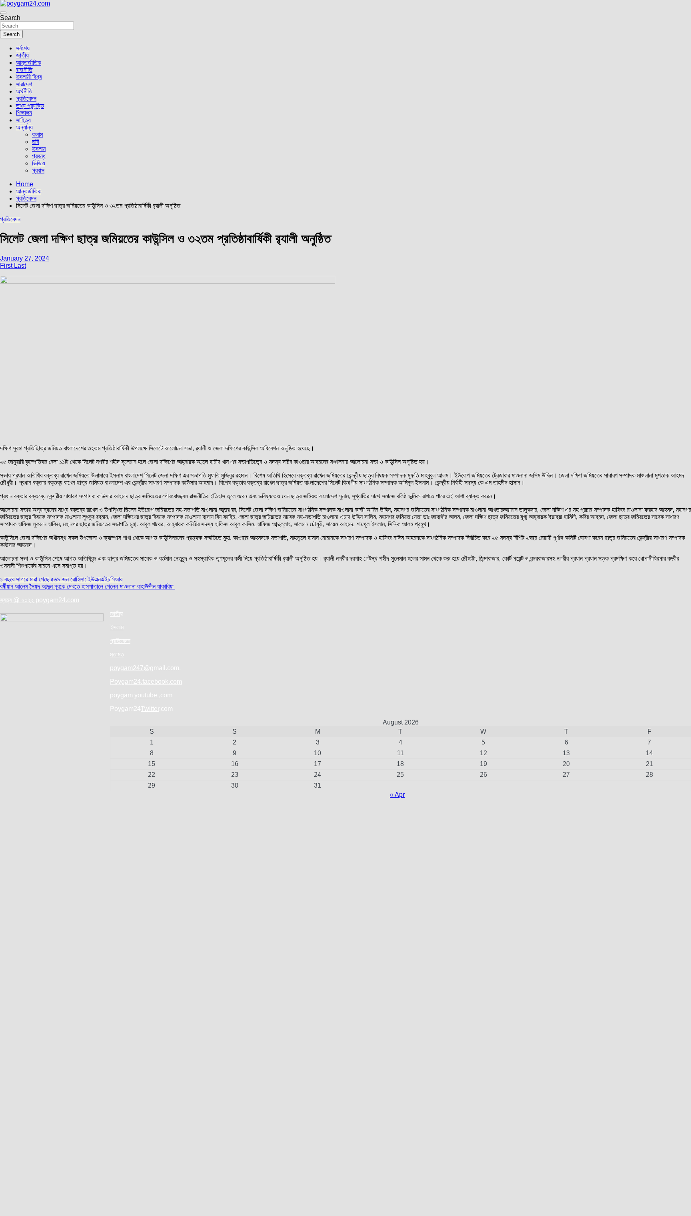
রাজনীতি (24, 69)
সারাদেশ (24, 84)
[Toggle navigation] (3, 13)
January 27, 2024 (24, 258)
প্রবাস (38, 170)
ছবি (35, 141)
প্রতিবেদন (26, 98)
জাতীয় (22, 55)
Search (10, 17)
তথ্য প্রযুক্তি (30, 105)
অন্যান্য (24, 127)
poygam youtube (134, 695)
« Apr (397, 794)
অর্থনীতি (24, 91)
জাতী (115, 613)
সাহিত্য (23, 120)
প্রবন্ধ (39, 156)
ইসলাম (39, 148)
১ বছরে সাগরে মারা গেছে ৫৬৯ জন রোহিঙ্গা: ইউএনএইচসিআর (61, 579)
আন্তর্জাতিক (28, 62)
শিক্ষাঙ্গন (24, 112)
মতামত (117, 654)
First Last (13, 265)
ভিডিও (38, 163)
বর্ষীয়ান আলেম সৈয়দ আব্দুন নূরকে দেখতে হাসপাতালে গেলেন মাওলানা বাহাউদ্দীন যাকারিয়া (87, 586)
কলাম (37, 134)
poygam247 (127, 668)
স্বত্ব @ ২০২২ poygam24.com (39, 600)
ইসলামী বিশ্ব (29, 77)
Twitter (150, 708)
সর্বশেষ (23, 48)
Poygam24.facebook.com (146, 681)
